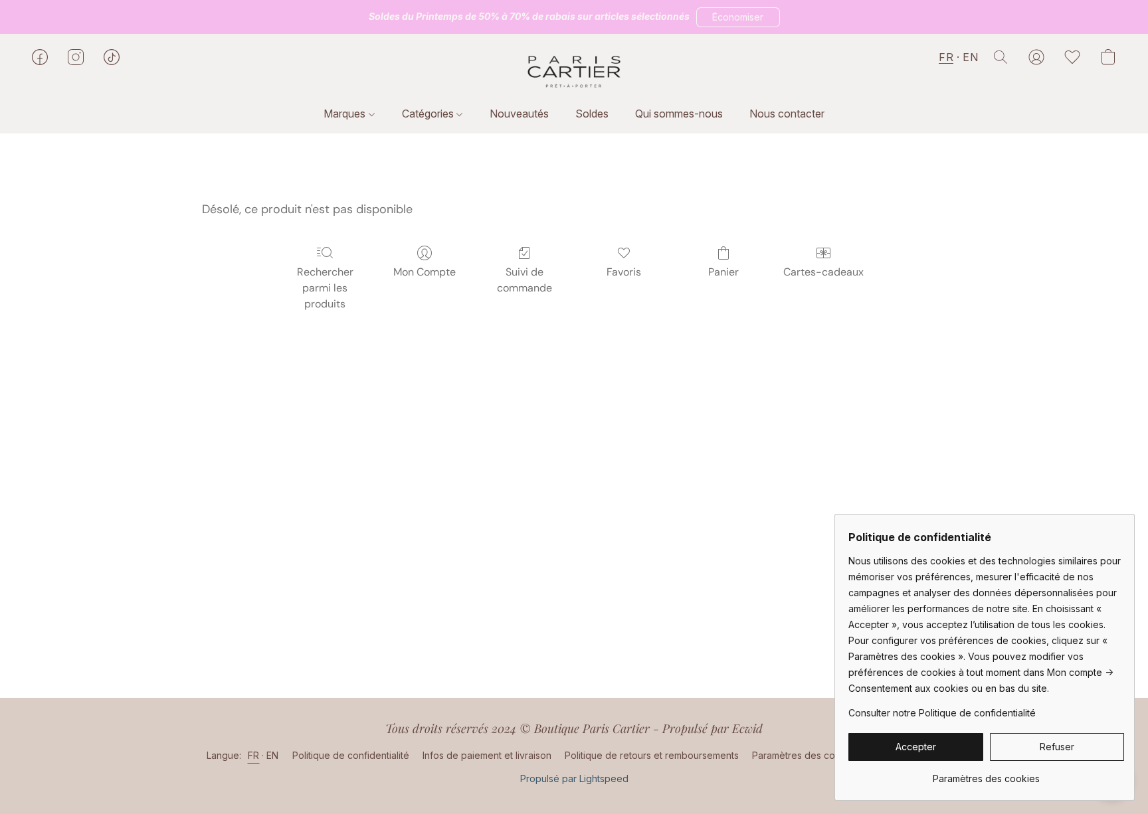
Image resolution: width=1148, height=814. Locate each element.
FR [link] (254, 755)
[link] (986, 774)
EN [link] (272, 755)
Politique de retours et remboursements (652, 755)
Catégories (429, 113)
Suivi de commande (524, 280)
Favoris (624, 272)
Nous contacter (786, 113)
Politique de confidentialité (350, 755)
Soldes (592, 113)
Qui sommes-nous (679, 113)
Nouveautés (519, 113)
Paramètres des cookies (805, 755)
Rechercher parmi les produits (325, 288)
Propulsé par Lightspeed (574, 778)
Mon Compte (424, 272)
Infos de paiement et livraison (487, 755)
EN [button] (970, 57)
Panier (723, 272)
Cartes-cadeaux (823, 272)
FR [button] (946, 57)
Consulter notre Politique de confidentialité (942, 712)
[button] (738, 17)
